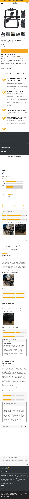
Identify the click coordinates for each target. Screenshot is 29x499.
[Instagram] (8, 496)
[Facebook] (1, 496)
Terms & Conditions (14, 493)
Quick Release (4, 151)
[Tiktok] (4, 496)
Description (4, 56)
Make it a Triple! (5, 143)
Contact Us (3, 488)
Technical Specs (15, 56)
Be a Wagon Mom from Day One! (9, 139)
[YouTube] (14, 496)
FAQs (2, 486)
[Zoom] (3, 29)
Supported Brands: (5, 147)
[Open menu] (3, 3)
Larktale (4, 493)
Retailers (2, 485)
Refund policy (13, 494)
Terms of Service (5, 494)
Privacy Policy (23, 493)
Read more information (6, 68)
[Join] (27, 464)
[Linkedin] (11, 496)
